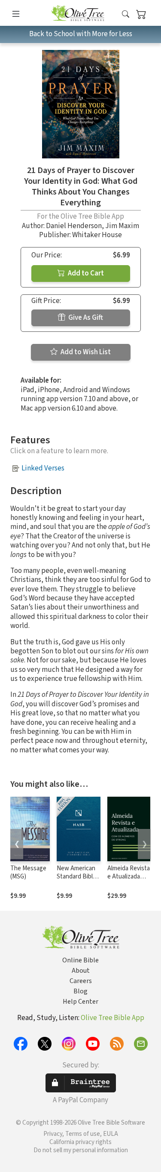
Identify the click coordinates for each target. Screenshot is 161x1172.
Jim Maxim (122, 226)
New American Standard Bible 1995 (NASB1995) (76, 880)
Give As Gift (85, 317)
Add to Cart (85, 273)
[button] (125, 14)
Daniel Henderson (74, 226)
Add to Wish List (85, 352)
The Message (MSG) (28, 872)
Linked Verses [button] (42, 468)
